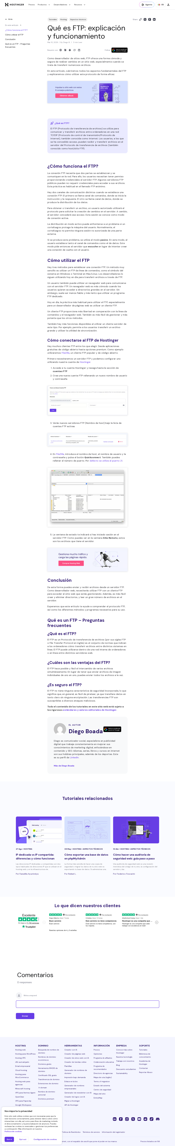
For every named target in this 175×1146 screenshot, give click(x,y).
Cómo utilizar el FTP (14, 34)
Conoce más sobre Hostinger (124, 1051)
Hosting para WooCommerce (22, 1076)
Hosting (63, 19)
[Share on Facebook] (149, 19)
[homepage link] (14, 5)
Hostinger (85, 362)
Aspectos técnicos (78, 19)
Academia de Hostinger (144, 1062)
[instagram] (127, 1119)
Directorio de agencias (103, 1073)
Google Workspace (23, 1105)
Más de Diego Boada (64, 765)
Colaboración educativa (104, 1062)
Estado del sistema (102, 1085)
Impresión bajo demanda (75, 1077)
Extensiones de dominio (48, 1083)
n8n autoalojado (22, 1062)
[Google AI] (69, 50)
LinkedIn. (74, 757)
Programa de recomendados (100, 1067)
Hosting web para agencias (22, 1083)
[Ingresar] (168, 4)
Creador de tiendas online (75, 1062)
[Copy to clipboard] (140, 19)
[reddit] (145, 1119)
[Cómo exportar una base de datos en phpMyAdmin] (87, 830)
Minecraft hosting (22, 1088)
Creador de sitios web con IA (76, 1058)
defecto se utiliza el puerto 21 (106, 460)
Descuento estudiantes (126, 1069)
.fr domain (42, 1087)
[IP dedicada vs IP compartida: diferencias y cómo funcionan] (39, 830)
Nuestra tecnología (124, 1057)
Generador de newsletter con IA (77, 1093)
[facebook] (121, 1119)
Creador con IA (70, 1050)
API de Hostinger (71, 1105)
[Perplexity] (79, 50)
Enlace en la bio (71, 1081)
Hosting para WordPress (25, 1054)
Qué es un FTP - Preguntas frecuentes (17, 45)
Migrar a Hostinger (72, 1101)
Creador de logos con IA (74, 1097)
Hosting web (20, 1050)
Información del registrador (113, 1132)
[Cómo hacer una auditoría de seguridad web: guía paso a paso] (136, 830)
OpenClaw (19, 1097)
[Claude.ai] (65, 50)
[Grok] (74, 50)
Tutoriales (53, 19)
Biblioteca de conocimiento (145, 1055)
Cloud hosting (21, 1070)
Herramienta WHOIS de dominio (48, 1069)
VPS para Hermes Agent (25, 1093)
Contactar (143, 1068)
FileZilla (66, 352)
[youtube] (139, 1119)
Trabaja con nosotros (125, 1061)
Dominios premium (46, 1099)
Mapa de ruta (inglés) (103, 1077)
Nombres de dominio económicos (47, 1058)
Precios (32, 4)
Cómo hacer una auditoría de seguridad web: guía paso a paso (134, 856)
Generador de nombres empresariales (74, 1087)
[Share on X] (145, 19)
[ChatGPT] (60, 50)
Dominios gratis (44, 1064)
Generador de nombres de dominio (75, 1071)
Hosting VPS (20, 1058)
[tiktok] (152, 1119)
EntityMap (98, 1098)
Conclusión (10, 39)
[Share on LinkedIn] (154, 19)
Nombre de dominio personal (46, 1093)
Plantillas (68, 1066)
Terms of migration (102, 1081)
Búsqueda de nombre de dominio (48, 1051)
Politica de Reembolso (71, 1132)
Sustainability (122, 1073)
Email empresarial (22, 1066)
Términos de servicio (91, 1132)
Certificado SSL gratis (47, 1075)
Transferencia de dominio (49, 1079)
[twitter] (133, 1119)
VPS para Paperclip (23, 1101)
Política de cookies (13, 1131)
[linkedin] (115, 1119)
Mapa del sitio (100, 1094)
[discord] (158, 1119)
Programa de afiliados (103, 1058)
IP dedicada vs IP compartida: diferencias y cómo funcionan (35, 856)
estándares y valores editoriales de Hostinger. (90, 709)
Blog (118, 1065)
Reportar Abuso (145, 1072)
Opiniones (98, 1054)
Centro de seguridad (102, 1089)
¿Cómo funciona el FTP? (16, 30)
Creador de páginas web (74, 1054)
